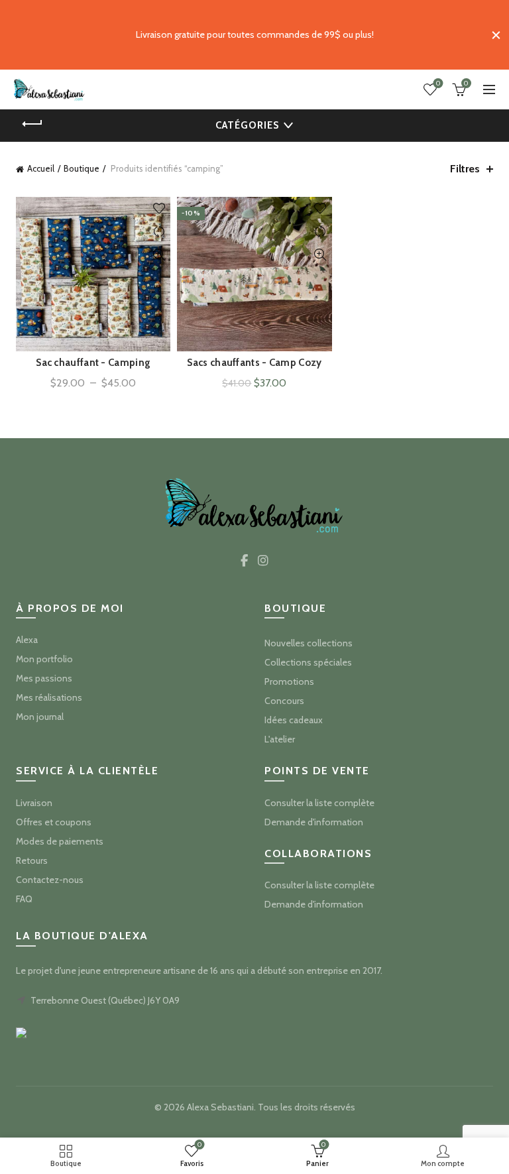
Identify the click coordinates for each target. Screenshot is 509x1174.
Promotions (289, 681)
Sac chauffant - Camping (93, 363)
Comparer (158, 231)
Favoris (438, 84)
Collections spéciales (308, 662)
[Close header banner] (495, 35)
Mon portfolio (44, 659)
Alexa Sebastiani (220, 1107)
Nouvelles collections (308, 643)
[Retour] (32, 124)
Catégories (247, 125)
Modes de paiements (59, 841)
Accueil (40, 168)
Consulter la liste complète (319, 803)
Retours (32, 860)
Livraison (34, 803)
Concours (284, 701)
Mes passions (44, 678)
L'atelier (279, 739)
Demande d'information (313, 822)
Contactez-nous (50, 880)
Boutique (81, 168)
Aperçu (158, 254)
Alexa (27, 640)
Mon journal (40, 717)
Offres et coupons (53, 822)
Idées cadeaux (293, 720)
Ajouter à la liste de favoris (158, 208)
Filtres (465, 168)
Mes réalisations (49, 697)
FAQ (24, 899)
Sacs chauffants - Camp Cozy (254, 363)
